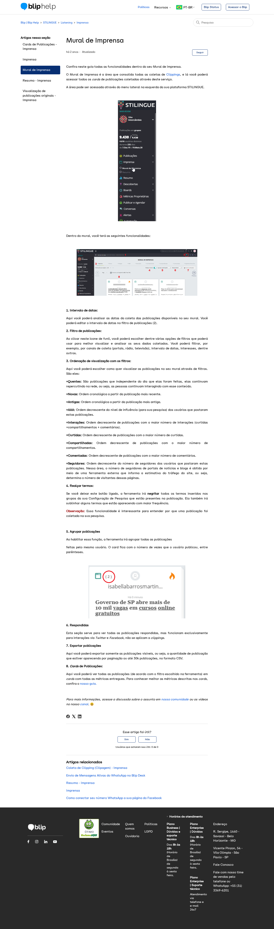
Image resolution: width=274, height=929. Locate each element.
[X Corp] (74, 716)
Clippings (173, 74)
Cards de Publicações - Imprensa (40, 46)
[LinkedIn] (79, 716)
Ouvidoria (132, 836)
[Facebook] (68, 716)
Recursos (161, 7)
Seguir (200, 52)
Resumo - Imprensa (37, 80)
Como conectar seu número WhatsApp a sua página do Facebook (114, 798)
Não (147, 739)
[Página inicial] (38, 9)
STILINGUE (50, 22)
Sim (126, 739)
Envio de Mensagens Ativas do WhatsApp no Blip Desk (105, 775)
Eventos (107, 831)
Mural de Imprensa (36, 70)
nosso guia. (88, 683)
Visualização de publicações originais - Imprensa (39, 95)
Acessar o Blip (237, 7)
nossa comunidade (174, 699)
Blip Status (211, 7)
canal (84, 704)
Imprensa (82, 22)
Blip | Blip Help (30, 22)
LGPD (148, 831)
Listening (66, 22)
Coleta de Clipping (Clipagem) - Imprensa (96, 768)
